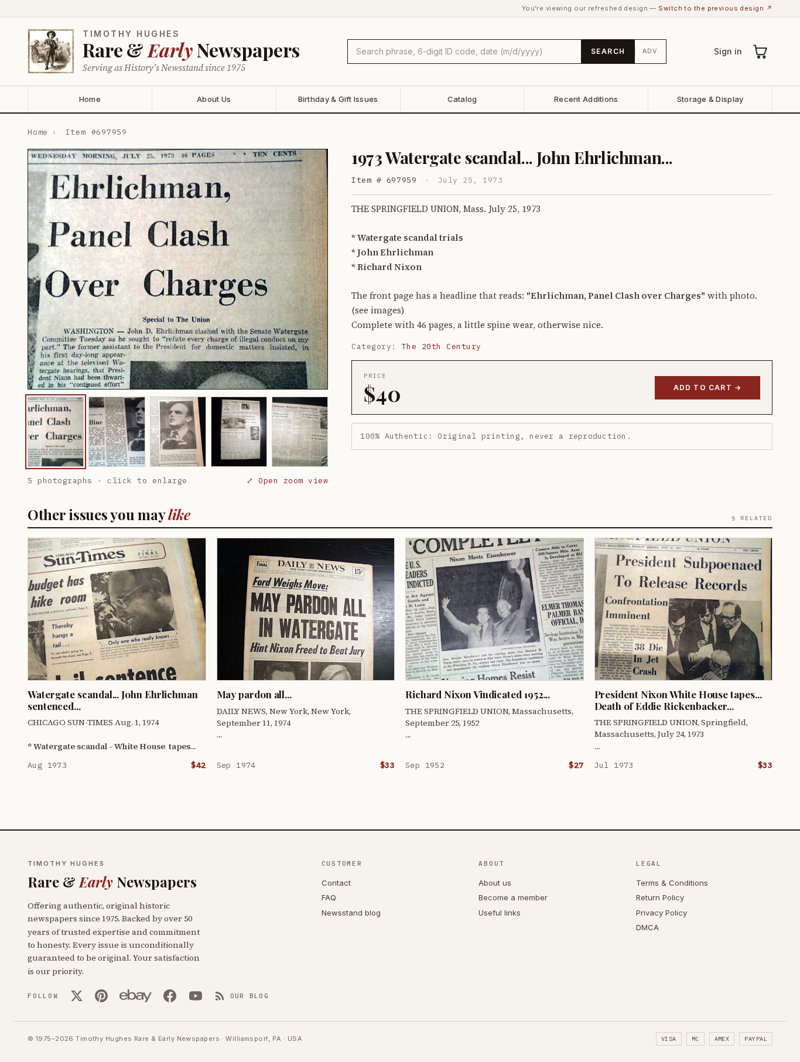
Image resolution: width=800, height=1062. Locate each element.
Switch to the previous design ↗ (715, 8)
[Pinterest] (101, 995)
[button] (178, 269)
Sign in (728, 51)
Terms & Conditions (672, 882)
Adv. (650, 51)
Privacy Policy (661, 912)
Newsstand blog (351, 912)
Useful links (499, 912)
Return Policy (660, 897)
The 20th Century (441, 346)
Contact (336, 882)
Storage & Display (710, 99)
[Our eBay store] (135, 995)
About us (494, 882)
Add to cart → (707, 387)
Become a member (513, 897)
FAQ (329, 897)
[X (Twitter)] (76, 995)
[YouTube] (195, 995)
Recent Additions (586, 99)
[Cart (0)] (760, 51)
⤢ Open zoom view (287, 481)
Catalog (462, 99)
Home (90, 99)
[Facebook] (169, 995)
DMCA (647, 927)
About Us (214, 99)
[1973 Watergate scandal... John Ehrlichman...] (56, 432)
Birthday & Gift (338, 99)
